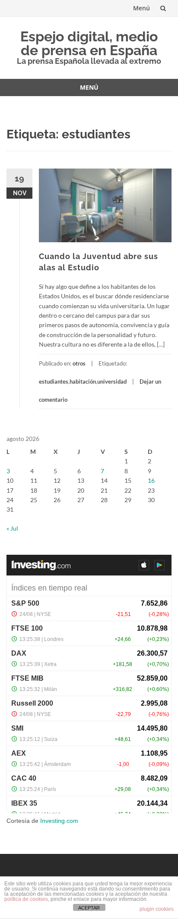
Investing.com (59, 820)
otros (79, 363)
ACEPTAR (89, 907)
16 (151, 480)
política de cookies (26, 899)
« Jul (12, 528)
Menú (141, 8)
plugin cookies (157, 909)
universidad (112, 381)
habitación (83, 381)
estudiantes (53, 381)
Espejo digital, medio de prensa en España (89, 43)
